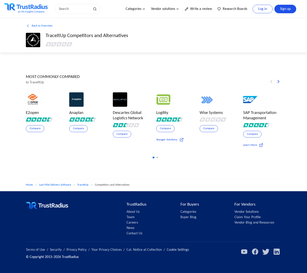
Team (131, 217)
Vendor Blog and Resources (254, 222)
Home (29, 184)
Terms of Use (35, 250)
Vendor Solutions (246, 212)
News (130, 228)
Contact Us (134, 233)
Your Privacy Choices (106, 250)
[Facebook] (255, 251)
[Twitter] (265, 251)
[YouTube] (244, 251)
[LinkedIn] (276, 251)
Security (56, 250)
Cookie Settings (178, 250)
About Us (133, 212)
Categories (133, 9)
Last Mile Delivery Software (55, 184)
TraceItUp (83, 184)
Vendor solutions (163, 9)
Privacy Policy (77, 250)
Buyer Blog (188, 217)
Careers (132, 222)
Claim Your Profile (247, 217)
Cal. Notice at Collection (144, 250)
